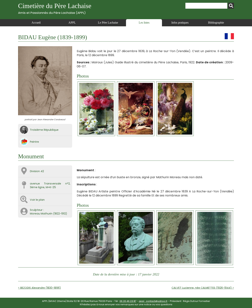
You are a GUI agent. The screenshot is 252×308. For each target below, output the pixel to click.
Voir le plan (37, 200)
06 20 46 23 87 (128, 301)
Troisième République (44, 130)
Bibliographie (216, 22)
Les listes (144, 22)
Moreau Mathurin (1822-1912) (48, 213)
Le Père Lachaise (108, 22)
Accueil (36, 22)
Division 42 (37, 171)
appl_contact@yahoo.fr (153, 301)
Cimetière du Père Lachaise (54, 8)
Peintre (34, 142)
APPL (72, 22)
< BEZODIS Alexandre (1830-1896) (39, 288)
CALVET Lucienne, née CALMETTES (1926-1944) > (203, 288)
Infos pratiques (180, 22)
